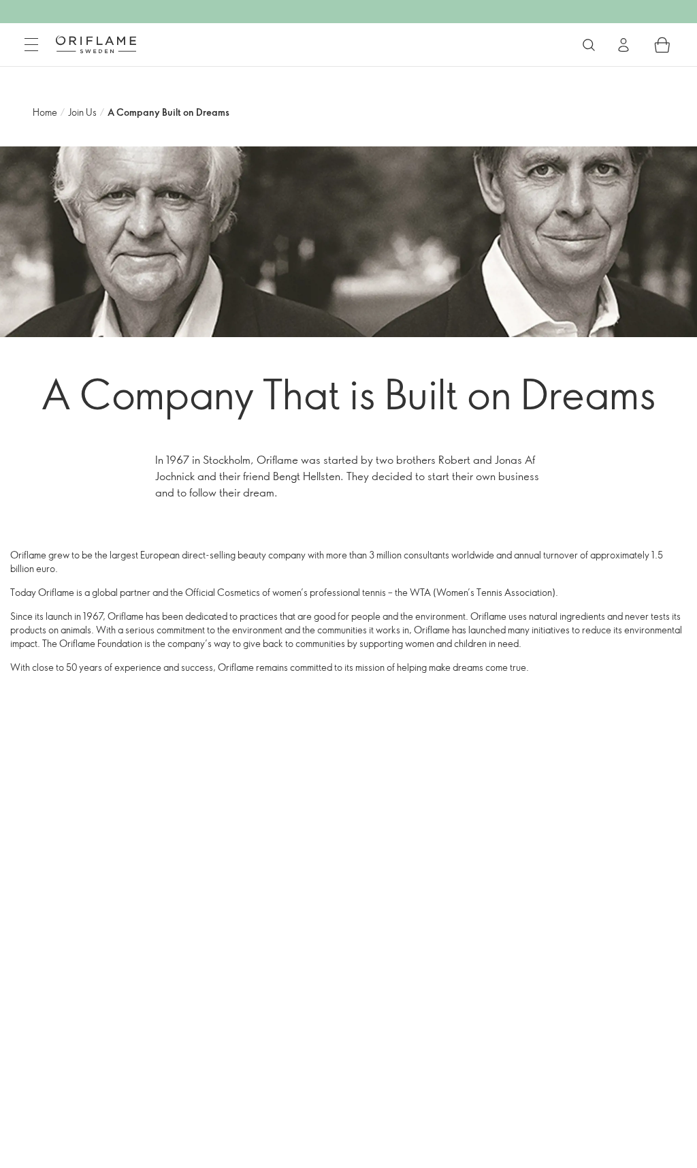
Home (45, 112)
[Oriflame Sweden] (96, 44)
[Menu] (31, 45)
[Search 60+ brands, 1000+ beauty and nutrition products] (589, 45)
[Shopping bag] (662, 45)
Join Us (82, 112)
